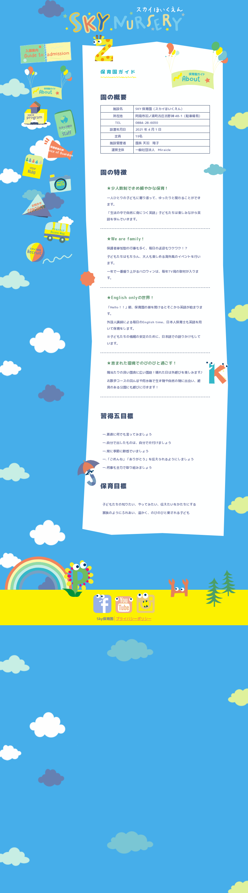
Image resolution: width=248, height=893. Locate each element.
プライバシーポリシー (133, 618)
